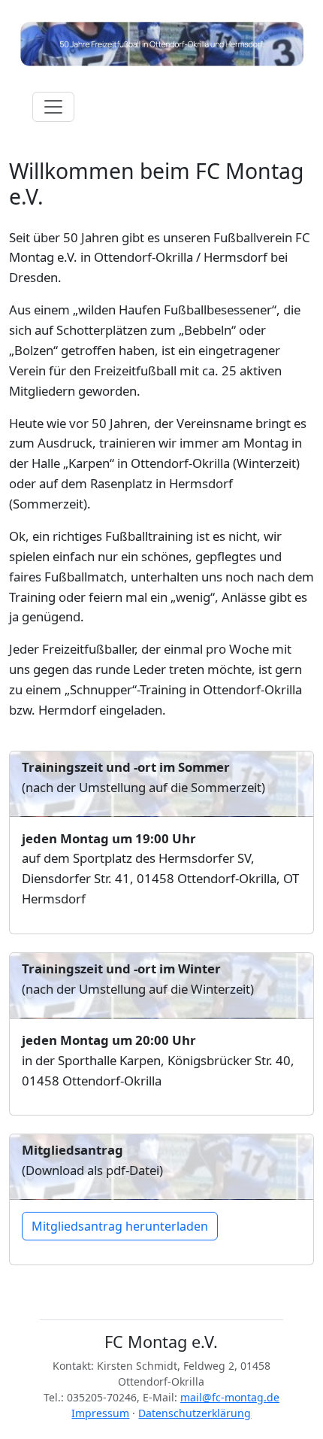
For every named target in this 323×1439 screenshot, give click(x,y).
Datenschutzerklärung (194, 1413)
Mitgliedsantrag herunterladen (120, 1226)
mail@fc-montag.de (229, 1397)
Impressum (100, 1413)
